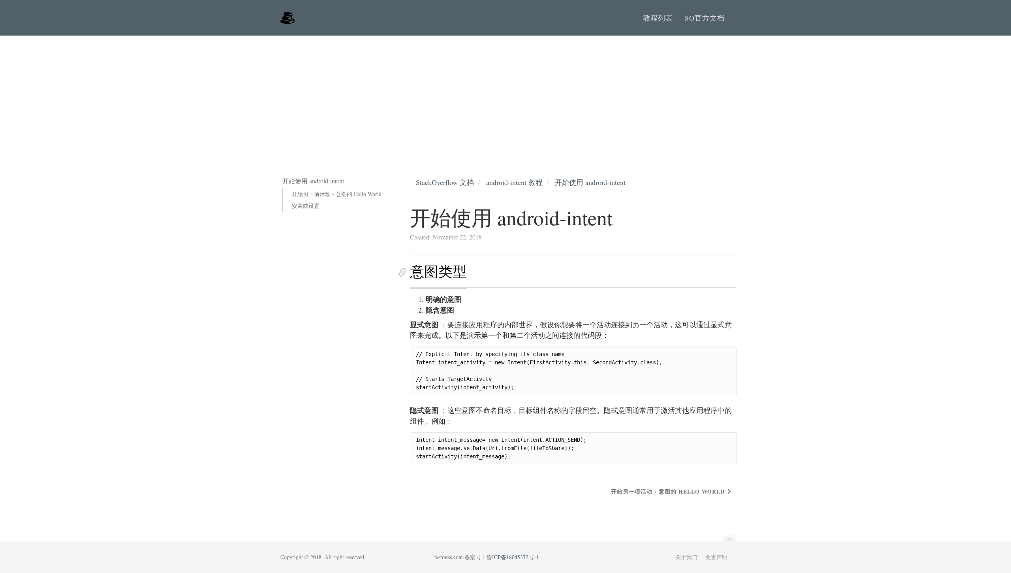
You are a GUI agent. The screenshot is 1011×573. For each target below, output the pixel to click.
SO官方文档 (705, 18)
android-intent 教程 (514, 182)
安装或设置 (305, 205)
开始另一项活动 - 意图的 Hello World (336, 194)
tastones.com (448, 557)
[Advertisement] (505, 95)
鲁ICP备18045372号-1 (513, 557)
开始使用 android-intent (590, 182)
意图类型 (438, 271)
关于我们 (686, 557)
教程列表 (658, 18)
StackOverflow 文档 (445, 182)
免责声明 (716, 557)
